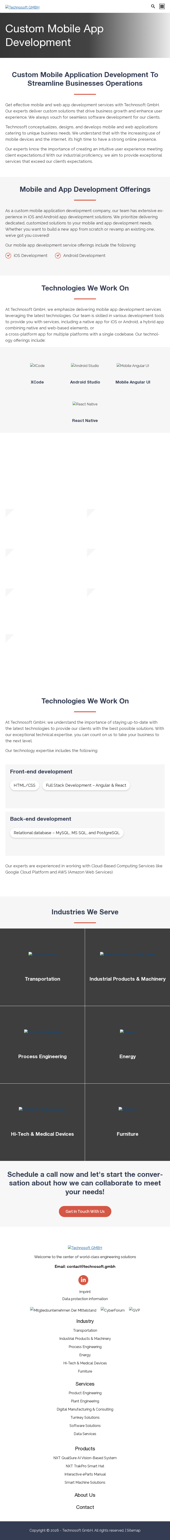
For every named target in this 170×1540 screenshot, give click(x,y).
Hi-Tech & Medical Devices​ (85, 1363)
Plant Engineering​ (85, 1401)
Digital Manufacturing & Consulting (85, 1409)
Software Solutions (85, 1426)
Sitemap (134, 1530)
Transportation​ (85, 1330)
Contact (85, 1507)
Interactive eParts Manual (85, 1474)
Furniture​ (85, 1371)
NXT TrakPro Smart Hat (85, 1466)
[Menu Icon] (162, 6)
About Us (85, 1495)
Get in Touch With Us (85, 1211)
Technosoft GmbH (77, 1530)
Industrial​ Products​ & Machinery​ (85, 1339)
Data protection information (85, 1299)
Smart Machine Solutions (85, 1482)
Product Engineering (85, 1393)
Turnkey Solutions (85, 1417)
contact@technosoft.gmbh (91, 1266)
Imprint (85, 1292)
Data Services (85, 1434)
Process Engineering (85, 1347)
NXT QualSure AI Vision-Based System (85, 1458)
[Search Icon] (153, 6)
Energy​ (85, 1355)
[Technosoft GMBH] (22, 7)
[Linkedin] (83, 1280)
